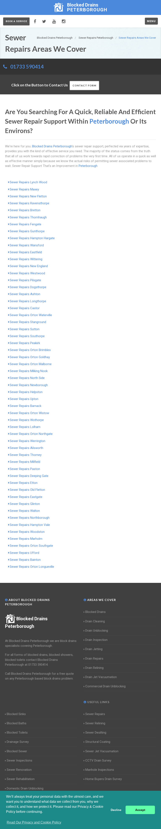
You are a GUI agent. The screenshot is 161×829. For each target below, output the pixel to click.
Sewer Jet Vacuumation (101, 751)
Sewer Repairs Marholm (26, 539)
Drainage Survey (18, 742)
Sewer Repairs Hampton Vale (30, 525)
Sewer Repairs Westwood (27, 273)
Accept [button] (140, 810)
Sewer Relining (95, 723)
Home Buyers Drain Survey (103, 779)
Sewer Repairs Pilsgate (25, 280)
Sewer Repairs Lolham (25, 427)
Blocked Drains (95, 612)
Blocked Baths (16, 723)
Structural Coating (97, 742)
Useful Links (97, 702)
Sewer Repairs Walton (25, 511)
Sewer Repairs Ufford (24, 553)
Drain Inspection (96, 640)
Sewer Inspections (19, 760)
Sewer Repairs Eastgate (26, 497)
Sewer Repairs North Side (27, 378)
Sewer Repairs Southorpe (27, 336)
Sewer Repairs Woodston (27, 532)
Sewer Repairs (95, 714)
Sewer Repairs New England (29, 266)
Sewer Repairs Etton (24, 483)
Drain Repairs (94, 658)
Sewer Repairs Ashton (25, 294)
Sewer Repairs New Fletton (28, 196)
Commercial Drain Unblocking (105, 686)
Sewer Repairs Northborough (29, 518)
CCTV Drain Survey (98, 760)
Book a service (16, 21)
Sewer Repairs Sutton (24, 329)
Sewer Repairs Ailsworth (26, 448)
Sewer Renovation (19, 770)
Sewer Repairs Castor (25, 308)
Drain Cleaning (95, 621)
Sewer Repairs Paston (25, 469)
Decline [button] (116, 810)
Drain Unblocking (96, 630)
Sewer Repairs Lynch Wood (28, 182)
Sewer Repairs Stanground (28, 322)
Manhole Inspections (99, 770)
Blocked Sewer (17, 751)
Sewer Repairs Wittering (26, 259)
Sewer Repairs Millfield (25, 462)
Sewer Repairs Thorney (26, 455)
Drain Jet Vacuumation (101, 677)
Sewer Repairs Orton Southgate (31, 546)
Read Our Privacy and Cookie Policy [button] (34, 822)
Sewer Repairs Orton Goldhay (30, 357)
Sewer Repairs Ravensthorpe (29, 203)
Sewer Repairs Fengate (25, 224)
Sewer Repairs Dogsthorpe (28, 287)
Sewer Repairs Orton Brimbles (30, 350)
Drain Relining (94, 668)
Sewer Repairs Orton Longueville (32, 567)
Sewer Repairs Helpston (26, 392)
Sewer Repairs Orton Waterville (31, 315)
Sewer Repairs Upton (24, 399)
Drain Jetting (94, 649)
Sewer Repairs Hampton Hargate (32, 238)
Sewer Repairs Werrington (27, 441)
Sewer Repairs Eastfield (26, 252)
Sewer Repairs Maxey (24, 189)
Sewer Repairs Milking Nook (29, 371)
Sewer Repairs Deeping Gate (29, 476)
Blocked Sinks (16, 714)
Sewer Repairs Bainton (25, 560)
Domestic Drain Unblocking (25, 788)
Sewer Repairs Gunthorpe (27, 231)
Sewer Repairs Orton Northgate (31, 434)
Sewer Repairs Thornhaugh (28, 217)
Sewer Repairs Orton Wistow (29, 413)
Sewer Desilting (95, 732)
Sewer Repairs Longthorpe (28, 301)
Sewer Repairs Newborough (29, 385)
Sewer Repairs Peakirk (25, 343)
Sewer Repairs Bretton (25, 210)
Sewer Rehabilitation (21, 779)
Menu (151, 21)
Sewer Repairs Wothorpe (27, 420)
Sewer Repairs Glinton (25, 504)
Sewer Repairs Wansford (27, 245)
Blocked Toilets (17, 732)
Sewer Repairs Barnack (25, 406)
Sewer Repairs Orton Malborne (31, 364)
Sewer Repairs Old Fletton (27, 490)
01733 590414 (27, 66)
